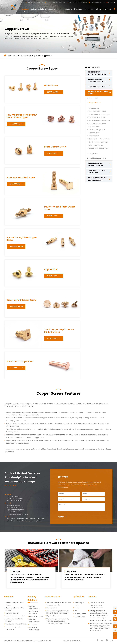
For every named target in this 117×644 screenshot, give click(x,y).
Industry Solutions (38, 9)
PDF (75, 611)
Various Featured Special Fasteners (95, 164)
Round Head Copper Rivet (20, 361)
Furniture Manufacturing (33, 607)
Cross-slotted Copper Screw (21, 300)
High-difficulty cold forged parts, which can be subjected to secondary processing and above (57, 621)
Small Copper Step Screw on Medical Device (59, 331)
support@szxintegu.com (15, 507)
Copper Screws (47, 56)
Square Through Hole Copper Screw (22, 239)
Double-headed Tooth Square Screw (59, 208)
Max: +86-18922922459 (78, 2)
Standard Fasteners (97, 87)
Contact (107, 9)
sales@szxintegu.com (14, 505)
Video (76, 608)
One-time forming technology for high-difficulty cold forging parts (57, 612)
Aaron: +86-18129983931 (56, 2)
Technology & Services (73, 9)
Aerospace (32, 624)
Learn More (53, 92)
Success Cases (54, 9)
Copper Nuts (93, 98)
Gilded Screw (51, 85)
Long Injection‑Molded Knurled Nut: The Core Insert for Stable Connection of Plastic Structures (84, 577)
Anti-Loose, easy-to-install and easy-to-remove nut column (58, 604)
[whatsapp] (115, 622)
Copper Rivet (51, 269)
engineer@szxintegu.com (15, 510)
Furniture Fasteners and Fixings (97, 172)
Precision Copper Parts (97, 158)
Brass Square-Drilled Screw (21, 177)
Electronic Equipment (36, 616)
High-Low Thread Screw (54, 616)
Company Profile (79, 614)
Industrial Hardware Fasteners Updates (58, 543)
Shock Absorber (51, 608)
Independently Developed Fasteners (97, 73)
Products (25, 9)
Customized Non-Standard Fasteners (97, 80)
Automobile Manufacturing (33, 628)
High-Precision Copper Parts (31, 56)
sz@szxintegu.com (97, 2)
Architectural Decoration (33, 612)
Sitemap (66, 641)
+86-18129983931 (96, 605)
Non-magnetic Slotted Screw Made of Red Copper (22, 116)
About (98, 9)
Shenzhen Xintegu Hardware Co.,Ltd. (25, 641)
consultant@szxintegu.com (16, 512)
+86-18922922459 (96, 608)
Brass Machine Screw (55, 147)
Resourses (89, 9)
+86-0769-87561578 (35, 2)
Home (10, 56)
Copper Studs (94, 153)
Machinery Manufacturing (33, 620)
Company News (79, 617)
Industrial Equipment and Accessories (97, 179)
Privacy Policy (76, 641)
